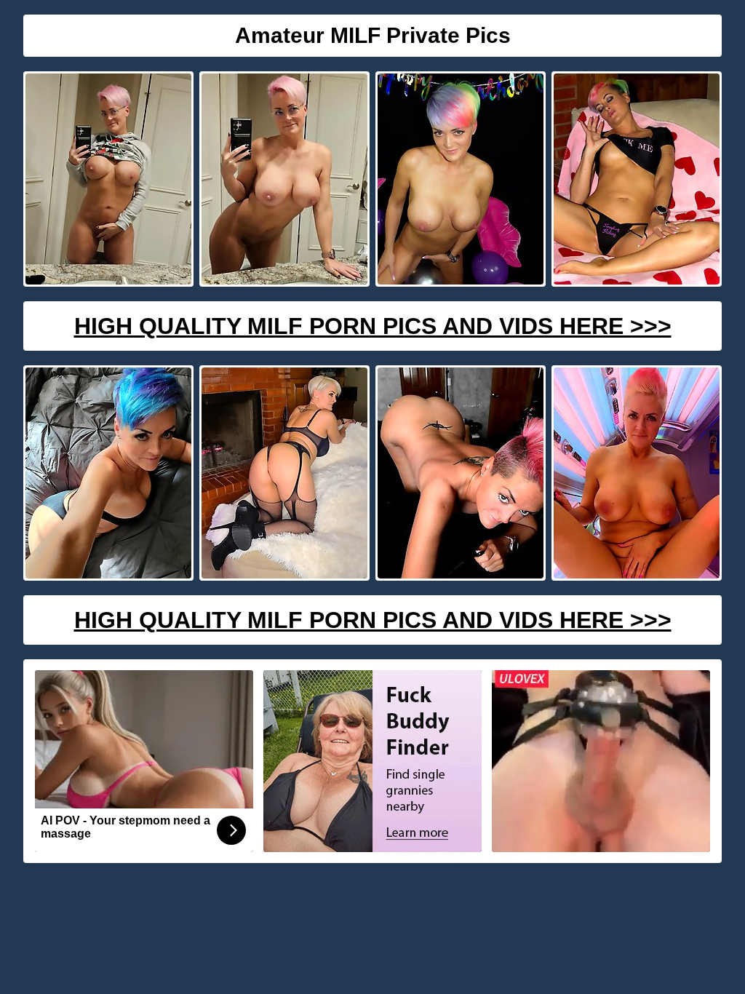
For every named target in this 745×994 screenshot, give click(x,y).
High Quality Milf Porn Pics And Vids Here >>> (373, 326)
